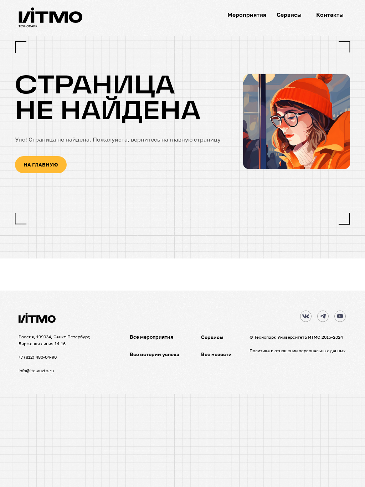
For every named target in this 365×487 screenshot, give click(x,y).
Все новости (216, 354)
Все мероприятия (151, 337)
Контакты (330, 14)
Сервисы (289, 14)
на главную (41, 165)
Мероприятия (246, 14)
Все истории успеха (154, 354)
